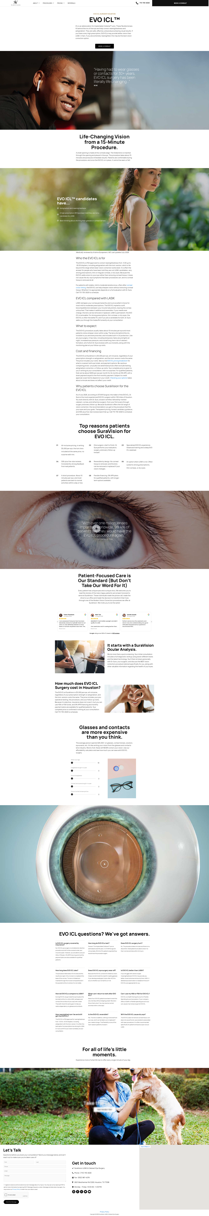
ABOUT (35, 3)
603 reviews (116, 633)
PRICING (60, 3)
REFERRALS (71, 3)
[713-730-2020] (137, 3)
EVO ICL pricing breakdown (118, 361)
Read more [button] (62, 628)
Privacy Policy (16, 1189)
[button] (151, 621)
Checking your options (118, 378)
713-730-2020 (145, 3)
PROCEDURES (47, 3)
